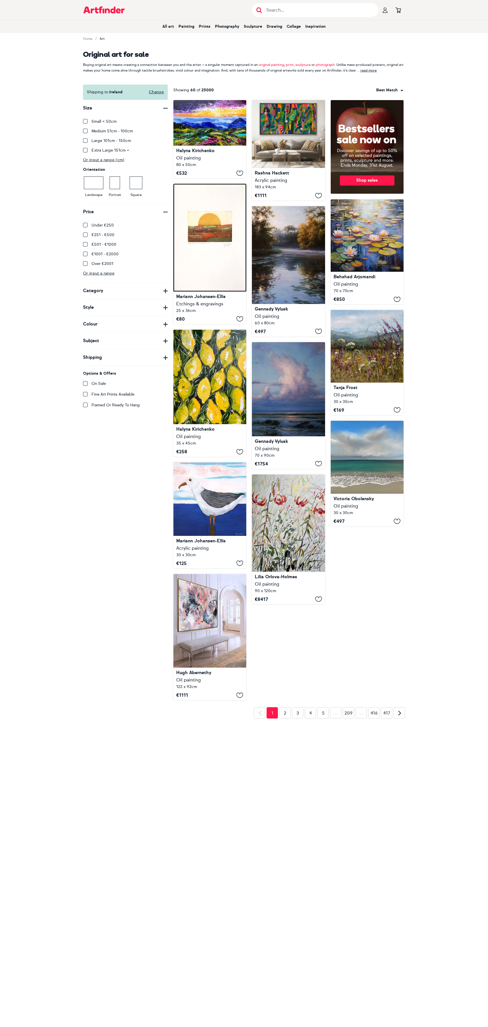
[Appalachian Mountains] (209, 139)
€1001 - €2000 (105, 254)
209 (348, 802)
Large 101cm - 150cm (111, 140)
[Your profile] (385, 10)
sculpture (303, 65)
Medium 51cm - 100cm (112, 131)
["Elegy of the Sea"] (288, 405)
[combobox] (390, 90)
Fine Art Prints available (112, 394)
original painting (271, 65)
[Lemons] (209, 393)
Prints (204, 26)
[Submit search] (259, 10)
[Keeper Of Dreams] (367, 473)
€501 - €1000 (103, 244)
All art (168, 26)
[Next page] (399, 802)
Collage (294, 26)
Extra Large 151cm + (110, 150)
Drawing (274, 26)
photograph (325, 65)
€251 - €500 (102, 234)
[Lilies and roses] (288, 539)
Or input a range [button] (98, 273)
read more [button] (368, 70)
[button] (390, 90)
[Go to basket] (398, 10)
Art (102, 39)
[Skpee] (209, 637)
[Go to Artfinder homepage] (103, 10)
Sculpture (253, 26)
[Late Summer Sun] (209, 254)
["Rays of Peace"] (288, 271)
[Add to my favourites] (239, 173)
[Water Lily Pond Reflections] (367, 251)
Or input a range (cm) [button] (104, 159)
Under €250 (102, 225)
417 (386, 802)
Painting (186, 26)
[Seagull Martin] (209, 515)
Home (87, 39)
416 (374, 802)
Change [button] (156, 92)
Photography (227, 26)
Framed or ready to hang (115, 405)
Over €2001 (102, 263)
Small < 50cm (104, 121)
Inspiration (315, 26)
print (290, 65)
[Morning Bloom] (367, 362)
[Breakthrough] (288, 150)
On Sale (98, 383)
